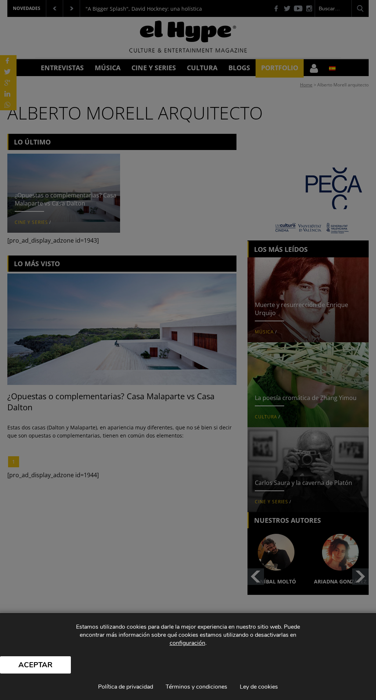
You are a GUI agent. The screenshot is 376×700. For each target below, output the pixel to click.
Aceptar (35, 665)
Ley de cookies (259, 687)
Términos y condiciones (196, 687)
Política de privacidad (125, 687)
